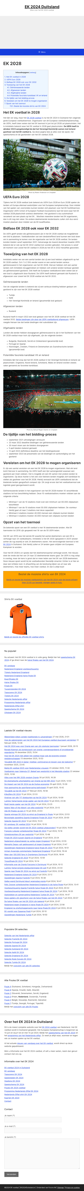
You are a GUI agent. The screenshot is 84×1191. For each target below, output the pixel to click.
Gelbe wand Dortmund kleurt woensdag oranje (25, 881)
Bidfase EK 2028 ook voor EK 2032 (20, 82)
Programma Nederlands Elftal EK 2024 (21, 1091)
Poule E (7, 1000)
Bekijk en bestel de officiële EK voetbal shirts (24, 637)
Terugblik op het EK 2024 (15, 791)
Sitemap (60, 1188)
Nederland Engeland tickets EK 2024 (20, 875)
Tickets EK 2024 (11, 696)
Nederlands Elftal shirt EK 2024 (18, 1094)
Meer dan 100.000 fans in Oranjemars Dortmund (25, 854)
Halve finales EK (11, 682)
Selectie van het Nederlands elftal (19, 936)
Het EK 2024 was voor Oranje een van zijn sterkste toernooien (31, 746)
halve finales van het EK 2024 (40, 660)
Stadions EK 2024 (12, 1081)
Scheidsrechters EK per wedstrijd (19, 834)
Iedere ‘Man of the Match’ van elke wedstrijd (23, 808)
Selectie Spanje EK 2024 (15, 821)
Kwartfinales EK (11, 679)
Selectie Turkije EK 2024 (15, 962)
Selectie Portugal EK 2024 (15, 942)
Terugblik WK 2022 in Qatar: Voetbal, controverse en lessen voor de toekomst (38, 762)
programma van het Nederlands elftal (24, 1035)
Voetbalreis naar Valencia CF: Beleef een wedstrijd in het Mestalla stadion (37, 771)
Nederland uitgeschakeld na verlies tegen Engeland (27, 841)
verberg (33, 73)
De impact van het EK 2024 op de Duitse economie (26, 784)
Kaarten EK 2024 (11, 1098)
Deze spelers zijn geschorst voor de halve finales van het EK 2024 (33, 898)
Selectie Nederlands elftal (15, 699)
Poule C (7, 993)
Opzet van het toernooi (15, 103)
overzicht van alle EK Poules (25, 1007)
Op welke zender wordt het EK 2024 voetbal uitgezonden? (30, 828)
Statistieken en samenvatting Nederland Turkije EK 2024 (29, 895)
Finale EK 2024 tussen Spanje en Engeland (23, 838)
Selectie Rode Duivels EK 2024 (17, 959)
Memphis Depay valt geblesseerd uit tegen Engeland (27, 844)
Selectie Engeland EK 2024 (16, 858)
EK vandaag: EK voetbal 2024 (17, 824)
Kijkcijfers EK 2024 (12, 794)
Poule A (7, 987)
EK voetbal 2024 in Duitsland (17, 1068)
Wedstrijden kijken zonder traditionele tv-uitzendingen (28, 737)
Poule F (7, 1003)
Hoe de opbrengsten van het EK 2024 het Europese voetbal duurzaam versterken (40, 740)
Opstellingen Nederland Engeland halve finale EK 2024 (28, 848)
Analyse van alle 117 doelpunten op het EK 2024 (25, 797)
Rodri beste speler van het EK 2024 (20, 804)
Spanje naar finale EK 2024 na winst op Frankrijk (25, 871)
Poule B (7, 990)
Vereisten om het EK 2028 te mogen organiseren (25, 101)
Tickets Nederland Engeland (16, 672)
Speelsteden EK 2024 (13, 1078)
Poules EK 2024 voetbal (14, 1088)
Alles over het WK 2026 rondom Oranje (21, 777)
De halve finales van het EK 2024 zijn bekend (24, 901)
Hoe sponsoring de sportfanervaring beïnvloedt (25, 788)
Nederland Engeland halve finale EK (20, 676)
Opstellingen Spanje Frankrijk (17, 878)
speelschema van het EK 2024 (62, 1033)
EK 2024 (7, 544)
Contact (7, 1101)
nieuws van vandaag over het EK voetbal (35, 1043)
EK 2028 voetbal (34, 118)
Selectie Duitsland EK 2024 (16, 949)
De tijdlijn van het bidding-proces (19, 98)
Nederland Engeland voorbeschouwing (21, 669)
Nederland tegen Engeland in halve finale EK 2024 (26, 905)
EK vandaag (9, 666)
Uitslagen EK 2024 (12, 712)
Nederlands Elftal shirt (14, 706)
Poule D (7, 997)
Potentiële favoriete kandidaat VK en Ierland (27, 95)
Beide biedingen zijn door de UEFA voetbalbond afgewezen (42, 319)
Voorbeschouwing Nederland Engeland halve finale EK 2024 (30, 891)
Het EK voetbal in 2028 (15, 77)
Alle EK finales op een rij (14, 811)
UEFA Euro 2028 (12, 79)
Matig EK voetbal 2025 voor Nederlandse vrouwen (26, 768)
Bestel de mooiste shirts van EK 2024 (28, 106)
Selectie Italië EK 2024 (14, 952)
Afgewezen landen (16, 90)
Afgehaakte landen (16, 93)
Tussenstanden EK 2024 (15, 689)
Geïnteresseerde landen (18, 87)
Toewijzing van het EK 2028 (17, 85)
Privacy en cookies (72, 1188)
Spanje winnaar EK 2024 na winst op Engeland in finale (28, 814)
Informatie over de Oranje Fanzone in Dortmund (25, 864)
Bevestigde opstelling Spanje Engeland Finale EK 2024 (28, 818)
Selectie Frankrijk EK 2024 (15, 939)
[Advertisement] (42, 32)
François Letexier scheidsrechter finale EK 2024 (25, 831)
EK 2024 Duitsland (42, 6)
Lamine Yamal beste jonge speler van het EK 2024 (26, 801)
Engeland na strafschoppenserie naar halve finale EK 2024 (30, 908)
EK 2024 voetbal (49, 1027)
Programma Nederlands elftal (17, 702)
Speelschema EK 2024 (14, 709)
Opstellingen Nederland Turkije (18, 915)
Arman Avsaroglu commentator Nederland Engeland (27, 851)
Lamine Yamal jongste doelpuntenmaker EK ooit (25, 868)
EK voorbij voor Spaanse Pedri (17, 911)
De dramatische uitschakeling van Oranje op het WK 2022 (29, 781)
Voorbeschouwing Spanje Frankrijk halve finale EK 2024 (28, 888)
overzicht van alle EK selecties (26, 966)
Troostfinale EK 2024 (13, 861)
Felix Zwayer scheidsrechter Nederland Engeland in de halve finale (33, 884)
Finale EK (8, 686)
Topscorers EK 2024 (13, 692)
